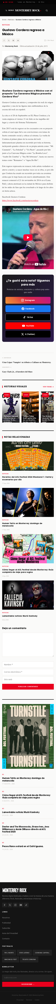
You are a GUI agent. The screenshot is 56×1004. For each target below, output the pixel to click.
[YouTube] (20, 905)
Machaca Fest (10, 959)
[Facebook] (4, 905)
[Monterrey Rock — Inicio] (28, 890)
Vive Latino (24, 953)
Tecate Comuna (29, 959)
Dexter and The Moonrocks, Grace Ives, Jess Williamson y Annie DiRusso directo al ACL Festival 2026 (25, 829)
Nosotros (6, 917)
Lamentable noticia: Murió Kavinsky (19, 616)
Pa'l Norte (9, 953)
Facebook (30, 308)
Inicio (4, 20)
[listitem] (11, 407)
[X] (10, 905)
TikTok (30, 317)
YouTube (30, 325)
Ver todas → (48, 387)
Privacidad (20, 1000)
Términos (29, 1000)
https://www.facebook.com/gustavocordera (20, 200)
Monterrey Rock (28, 10)
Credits (37, 1000)
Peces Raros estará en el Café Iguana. (22, 846)
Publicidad (6, 923)
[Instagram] (15, 905)
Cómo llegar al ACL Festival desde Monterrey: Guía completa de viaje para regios (26, 796)
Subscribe (6, 928)
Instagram (30, 300)
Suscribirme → (27, 984)
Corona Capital (42, 953)
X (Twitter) (30, 334)
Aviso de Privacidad (10, 933)
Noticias (11, 20)
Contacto (6, 938)
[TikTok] (26, 905)
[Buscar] (46, 10)
